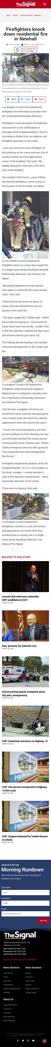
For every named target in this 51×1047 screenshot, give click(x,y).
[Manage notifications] (44, 1041)
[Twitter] (23, 1041)
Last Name (6, 898)
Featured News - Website (31, 15)
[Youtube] (33, 1041)
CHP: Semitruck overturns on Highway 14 (25, 741)
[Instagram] (28, 1041)
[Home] (3, 15)
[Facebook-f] (18, 1041)
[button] (6, 4)
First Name (6, 887)
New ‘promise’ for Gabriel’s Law (19, 645)
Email (3, 909)
